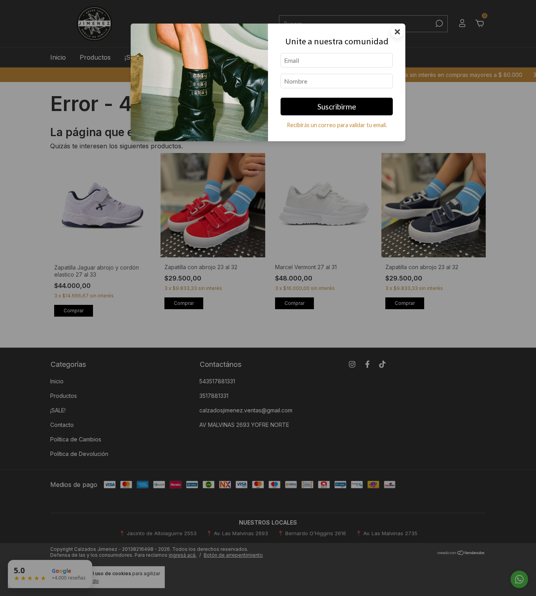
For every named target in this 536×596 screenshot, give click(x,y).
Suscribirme (336, 106)
